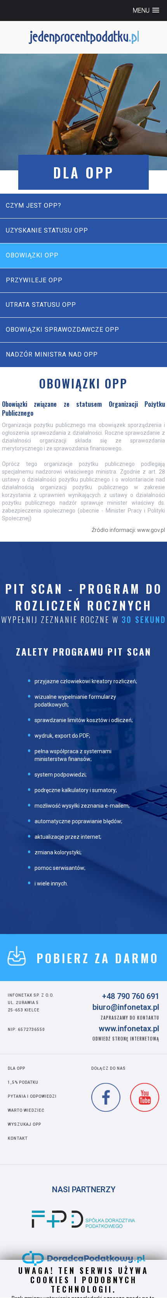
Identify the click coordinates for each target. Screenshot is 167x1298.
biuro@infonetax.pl (125, 1007)
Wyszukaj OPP (24, 1124)
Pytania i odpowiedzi (32, 1096)
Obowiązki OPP (32, 255)
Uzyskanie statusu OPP (47, 230)
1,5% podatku (23, 1082)
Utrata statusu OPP (41, 304)
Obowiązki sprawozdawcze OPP (62, 329)
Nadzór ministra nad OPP (52, 354)
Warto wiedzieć (26, 1110)
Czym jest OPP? (33, 205)
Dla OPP (16, 1068)
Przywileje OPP (34, 280)
